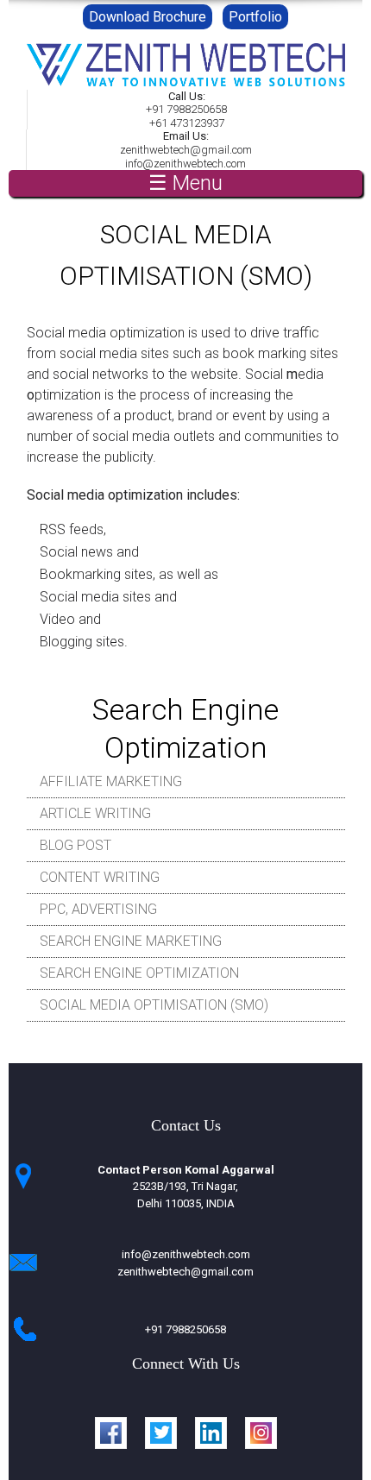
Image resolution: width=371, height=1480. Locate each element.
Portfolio (255, 17)
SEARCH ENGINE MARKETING (131, 941)
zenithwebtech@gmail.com (185, 1271)
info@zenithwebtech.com (186, 1254)
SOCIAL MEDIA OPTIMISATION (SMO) (154, 1005)
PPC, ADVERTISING (98, 909)
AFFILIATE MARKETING (111, 781)
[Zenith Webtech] (186, 82)
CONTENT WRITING (100, 877)
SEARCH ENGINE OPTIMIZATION (139, 973)
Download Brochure (147, 17)
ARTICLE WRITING (95, 813)
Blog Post (75, 845)
